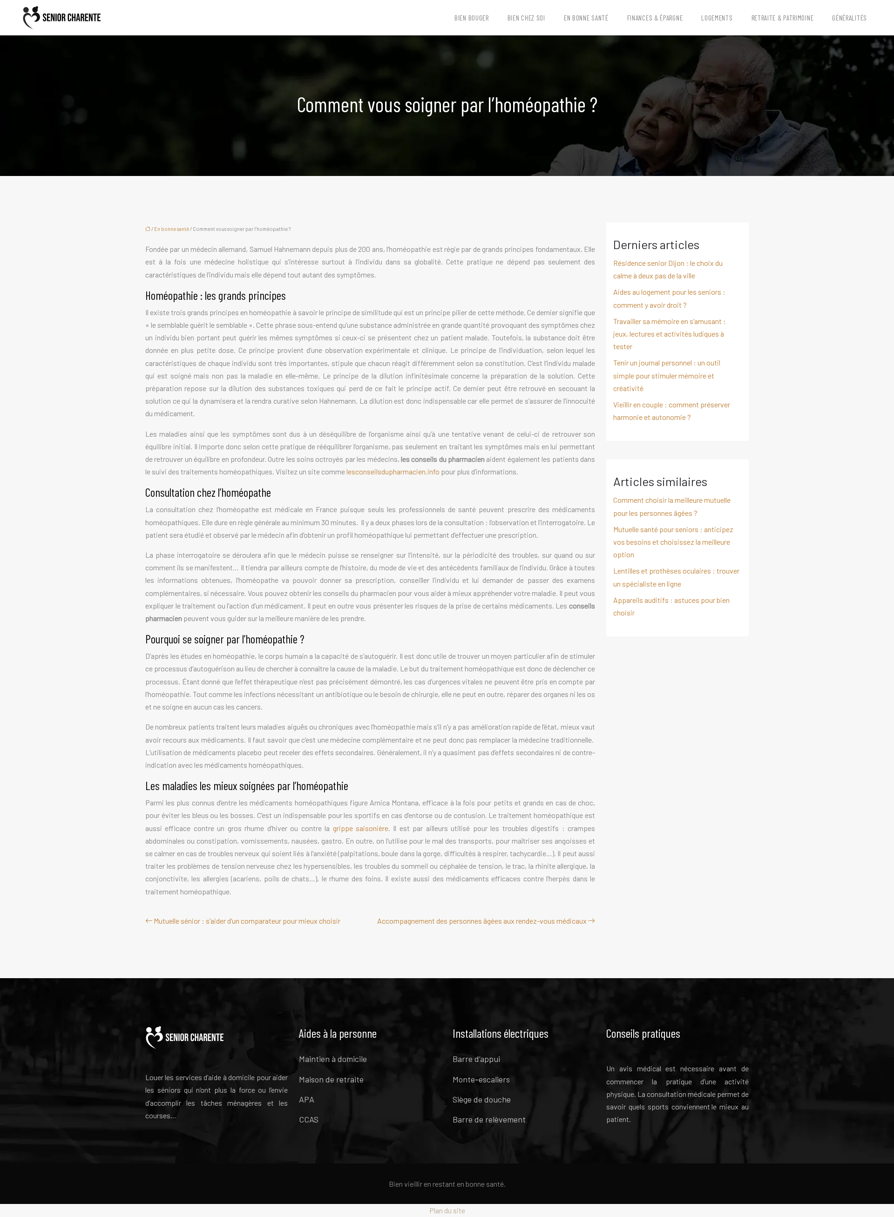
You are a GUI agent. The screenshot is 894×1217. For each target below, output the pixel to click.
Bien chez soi (526, 18)
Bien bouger (471, 18)
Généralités (849, 18)
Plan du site (447, 1210)
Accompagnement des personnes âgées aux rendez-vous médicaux (482, 920)
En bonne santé (586, 18)
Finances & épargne (655, 18)
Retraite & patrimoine (783, 18)
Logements (716, 18)
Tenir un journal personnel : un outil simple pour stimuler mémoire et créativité (666, 375)
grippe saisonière (360, 828)
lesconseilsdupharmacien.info (393, 471)
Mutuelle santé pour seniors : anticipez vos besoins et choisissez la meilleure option (673, 542)
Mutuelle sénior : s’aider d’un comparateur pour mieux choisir (247, 920)
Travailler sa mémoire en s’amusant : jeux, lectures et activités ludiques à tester (669, 334)
